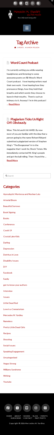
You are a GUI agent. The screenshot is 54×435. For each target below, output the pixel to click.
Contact (27, 418)
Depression (8, 248)
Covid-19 (7, 230)
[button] (27, 28)
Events (44, 416)
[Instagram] (32, 3)
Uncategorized (10, 357)
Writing (6, 375)
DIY (5, 266)
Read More (14, 104)
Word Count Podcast (24, 62)
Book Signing (9, 212)
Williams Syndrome (12, 369)
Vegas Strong (9, 363)
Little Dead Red (10, 303)
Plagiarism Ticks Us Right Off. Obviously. (25, 120)
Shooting (7, 339)
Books (6, 218)
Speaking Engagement (13, 351)
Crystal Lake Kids (11, 236)
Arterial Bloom (10, 200)
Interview (7, 291)
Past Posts (40, 418)
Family (6, 279)
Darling (6, 242)
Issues (6, 297)
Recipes (7, 333)
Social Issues (9, 345)
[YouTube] (27, 3)
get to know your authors (15, 285)
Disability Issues (11, 260)
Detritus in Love (10, 254)
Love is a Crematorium (13, 309)
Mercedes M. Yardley (13, 315)
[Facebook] (15, 3)
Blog (35, 416)
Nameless (7, 321)
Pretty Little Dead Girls (14, 327)
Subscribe (16, 418)
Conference (9, 224)
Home (9, 416)
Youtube (7, 381)
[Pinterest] (38, 3)
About (18, 416)
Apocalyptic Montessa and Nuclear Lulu (21, 194)
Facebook (7, 272)
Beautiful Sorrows (11, 206)
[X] (21, 3)
